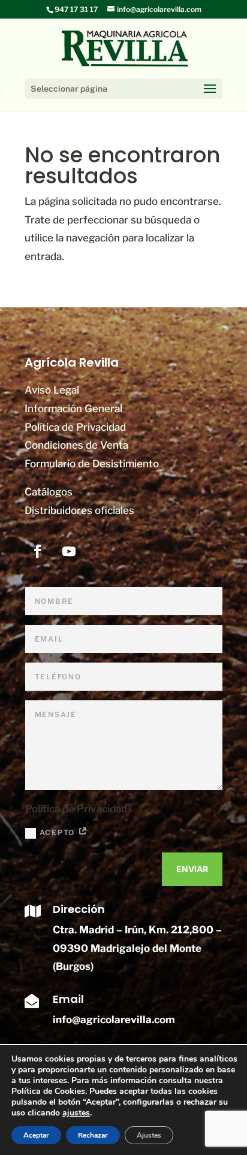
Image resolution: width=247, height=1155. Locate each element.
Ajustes (149, 1135)
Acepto (59, 832)
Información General (73, 409)
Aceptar (36, 1135)
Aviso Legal (52, 390)
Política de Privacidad (75, 427)
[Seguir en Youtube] (69, 551)
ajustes (76, 1113)
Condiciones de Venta (76, 445)
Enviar (192, 869)
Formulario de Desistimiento (92, 464)
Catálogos (49, 492)
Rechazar (93, 1135)
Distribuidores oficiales (79, 510)
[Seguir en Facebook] (38, 551)
